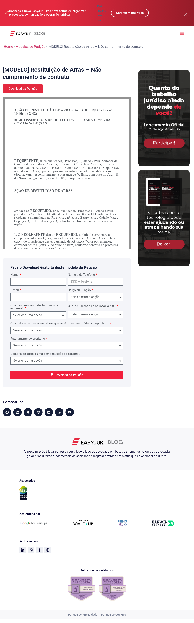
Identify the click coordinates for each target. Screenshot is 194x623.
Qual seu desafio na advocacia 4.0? (92, 306)
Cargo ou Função (80, 290)
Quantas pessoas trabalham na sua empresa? (34, 307)
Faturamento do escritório (28, 338)
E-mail (15, 290)
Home (8, 47)
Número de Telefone (81, 275)
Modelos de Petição (30, 47)
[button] (7, 412)
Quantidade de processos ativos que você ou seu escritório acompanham (59, 323)
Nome (14, 275)
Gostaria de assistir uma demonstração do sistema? (45, 354)
